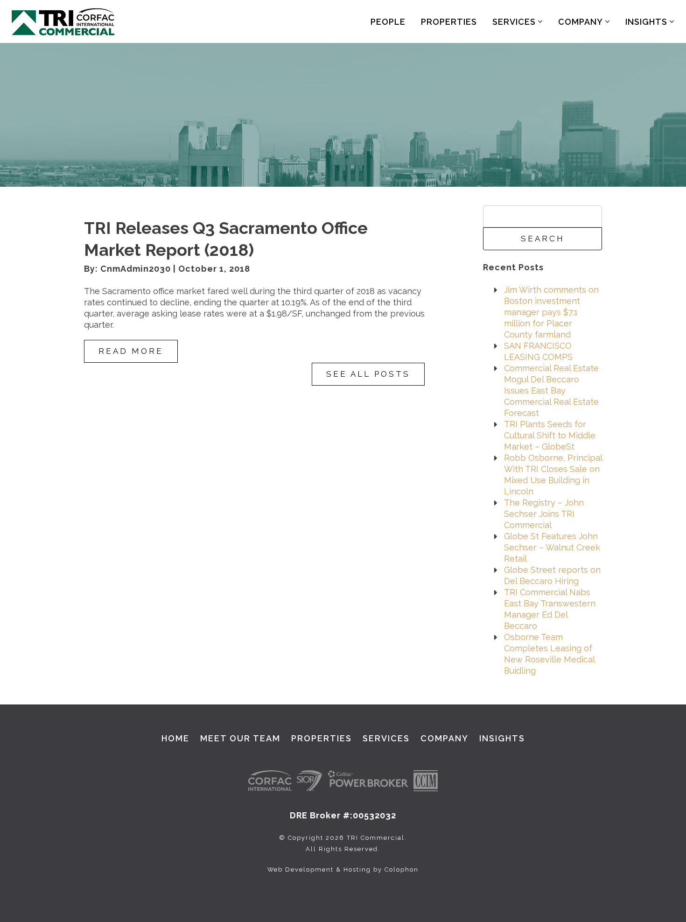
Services (515, 22)
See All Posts (368, 374)
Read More (130, 351)
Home (175, 738)
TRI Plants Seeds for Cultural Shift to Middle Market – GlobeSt (549, 435)
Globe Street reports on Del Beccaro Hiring (552, 575)
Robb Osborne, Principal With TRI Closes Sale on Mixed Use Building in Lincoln (553, 474)
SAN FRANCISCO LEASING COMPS (538, 351)
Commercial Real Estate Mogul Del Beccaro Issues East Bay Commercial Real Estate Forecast (551, 390)
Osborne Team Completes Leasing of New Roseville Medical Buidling (549, 654)
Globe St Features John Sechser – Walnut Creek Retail (552, 547)
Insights (647, 22)
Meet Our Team (240, 738)
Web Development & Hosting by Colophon (343, 869)
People (388, 22)
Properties (449, 22)
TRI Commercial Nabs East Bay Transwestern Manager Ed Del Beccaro (549, 609)
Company (581, 22)
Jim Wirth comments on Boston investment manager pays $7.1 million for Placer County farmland (551, 312)
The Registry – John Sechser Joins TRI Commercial (544, 514)
